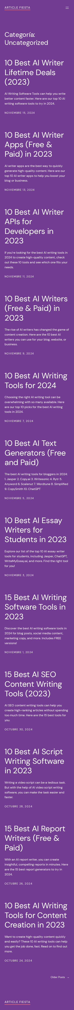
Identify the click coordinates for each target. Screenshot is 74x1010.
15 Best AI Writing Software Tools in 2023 (36, 607)
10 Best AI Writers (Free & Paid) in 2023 (36, 308)
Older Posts (60, 977)
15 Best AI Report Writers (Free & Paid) (35, 838)
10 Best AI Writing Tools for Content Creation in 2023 (36, 915)
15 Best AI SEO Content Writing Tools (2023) (33, 684)
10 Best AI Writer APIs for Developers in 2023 (34, 226)
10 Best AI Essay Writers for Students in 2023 (36, 530)
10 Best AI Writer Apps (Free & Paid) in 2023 (34, 144)
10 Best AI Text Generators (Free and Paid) (35, 452)
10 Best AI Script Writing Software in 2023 (34, 761)
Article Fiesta (17, 8)
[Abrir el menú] (67, 8)
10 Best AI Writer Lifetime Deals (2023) (34, 72)
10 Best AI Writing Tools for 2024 (36, 380)
